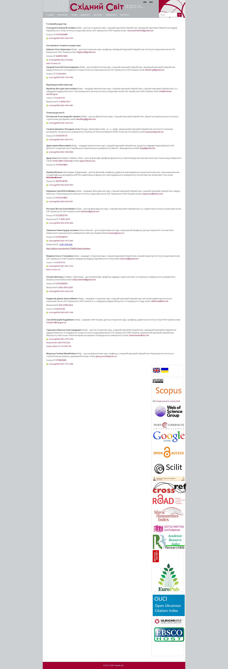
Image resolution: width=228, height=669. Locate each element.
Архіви (74, 15)
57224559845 (61, 74)
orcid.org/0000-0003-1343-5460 (61, 77)
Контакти (124, 15)
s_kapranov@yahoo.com (152, 193)
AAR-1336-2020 (65, 244)
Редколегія (85, 15)
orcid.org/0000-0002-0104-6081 (61, 60)
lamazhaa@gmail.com (115, 233)
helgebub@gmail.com (85, 52)
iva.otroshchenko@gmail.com (140, 30)
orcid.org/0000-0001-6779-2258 (61, 339)
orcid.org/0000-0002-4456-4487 (61, 105)
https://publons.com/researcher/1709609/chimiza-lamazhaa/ (68, 249)
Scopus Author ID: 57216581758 (58, 346)
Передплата (111, 15)
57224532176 (61, 215)
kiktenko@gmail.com (90, 211)
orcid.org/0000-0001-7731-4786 (61, 364)
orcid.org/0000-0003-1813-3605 (61, 241)
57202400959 (61, 283)
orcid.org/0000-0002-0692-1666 (61, 312)
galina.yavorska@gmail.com (106, 356)
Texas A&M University (62, 160)
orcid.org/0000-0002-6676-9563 (61, 185)
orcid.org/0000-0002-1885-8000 (61, 152)
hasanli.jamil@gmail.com (154, 132)
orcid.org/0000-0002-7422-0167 (61, 123)
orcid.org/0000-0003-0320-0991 (61, 201)
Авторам (98, 15)
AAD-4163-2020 (66, 287)
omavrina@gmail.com (128, 258)
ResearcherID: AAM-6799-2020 (58, 342)
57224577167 (60, 98)
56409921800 (61, 56)
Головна (50, 15)
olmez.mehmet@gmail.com (84, 279)
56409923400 (60, 309)
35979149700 (61, 181)
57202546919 (61, 237)
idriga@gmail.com (147, 148)
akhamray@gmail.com (154, 70)
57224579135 (60, 262)
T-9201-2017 (64, 219)
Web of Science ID (53, 63)
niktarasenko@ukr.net (139, 335)
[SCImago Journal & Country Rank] (166, 401)
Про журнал (62, 15)
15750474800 (61, 164)
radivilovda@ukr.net (159, 301)
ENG (151, 2)
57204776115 (61, 135)
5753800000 (61, 360)
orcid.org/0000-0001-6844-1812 (61, 139)
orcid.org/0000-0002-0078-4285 (61, 223)
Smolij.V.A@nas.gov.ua (56, 322)
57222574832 (61, 197)
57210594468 (61, 34)
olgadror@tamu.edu (87, 161)
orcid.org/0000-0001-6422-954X (61, 291)
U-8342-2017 (64, 101)
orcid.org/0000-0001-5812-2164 (61, 266)
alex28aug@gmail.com (86, 119)
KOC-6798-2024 (66, 305)
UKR (144, 2)
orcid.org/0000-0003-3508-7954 (61, 38)
